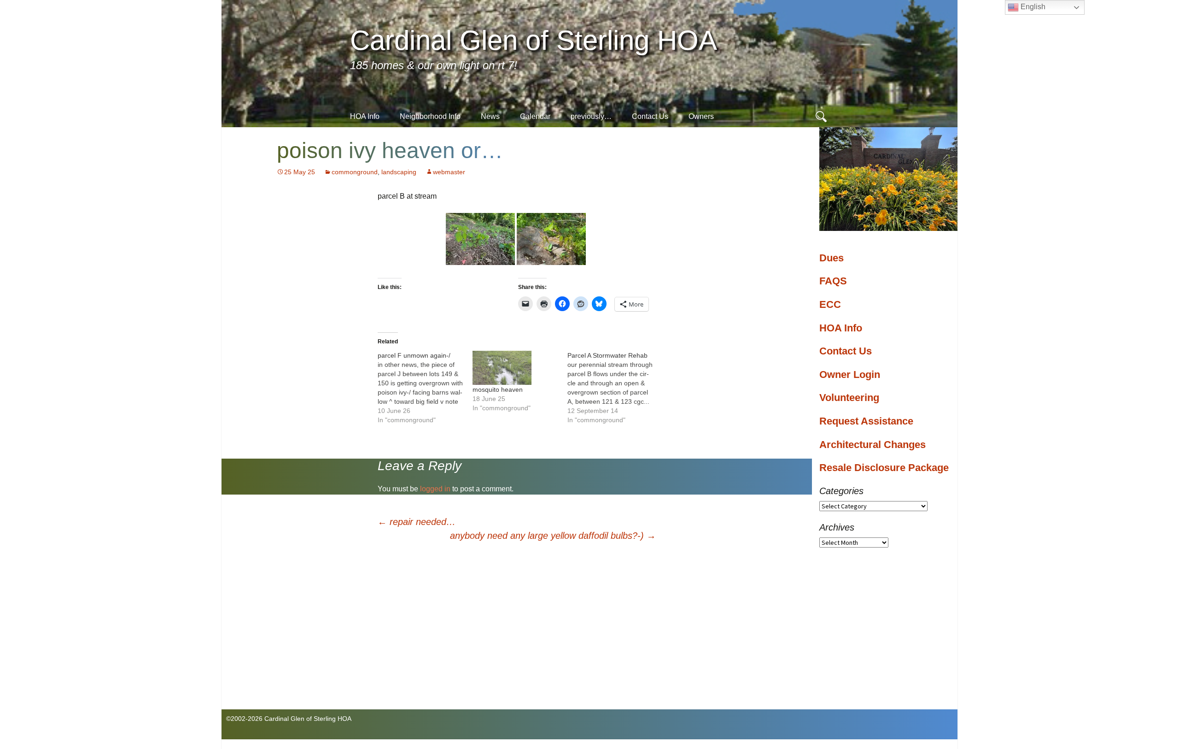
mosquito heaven (498, 389)
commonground (355, 172)
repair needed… (416, 522)
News (490, 116)
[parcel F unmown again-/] (425, 388)
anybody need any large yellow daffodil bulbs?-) (553, 536)
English (1032, 7)
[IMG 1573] (551, 238)
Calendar (535, 116)
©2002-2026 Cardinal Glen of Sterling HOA (288, 718)
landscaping (398, 172)
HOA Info (364, 116)
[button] (480, 239)
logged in (435, 489)
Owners (701, 116)
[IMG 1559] (480, 238)
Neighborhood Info (430, 116)
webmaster (449, 172)
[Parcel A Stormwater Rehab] (614, 388)
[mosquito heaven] (515, 367)
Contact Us (650, 116)
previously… (591, 116)
